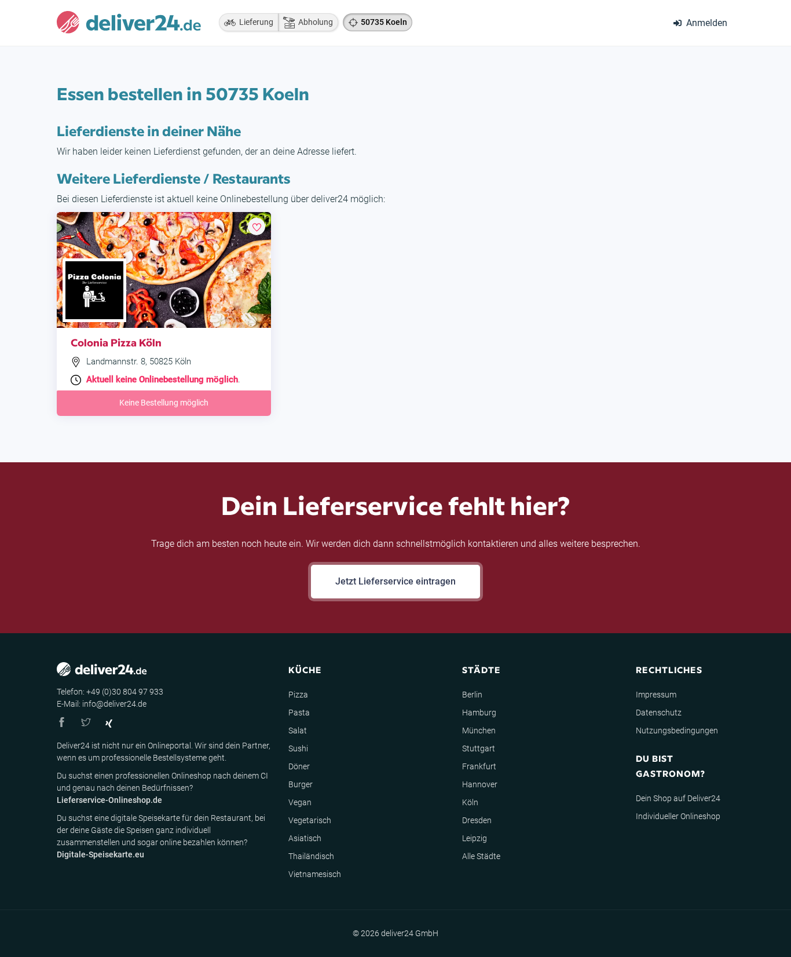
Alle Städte (481, 856)
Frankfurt (479, 766)
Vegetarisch (309, 820)
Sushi (298, 748)
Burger (300, 784)
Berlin (472, 694)
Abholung (314, 22)
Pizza (298, 694)
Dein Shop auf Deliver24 (678, 798)
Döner (299, 766)
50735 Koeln (384, 22)
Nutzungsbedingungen (677, 730)
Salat (297, 730)
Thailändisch (311, 856)
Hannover (479, 784)
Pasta (299, 712)
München (479, 730)
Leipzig (474, 838)
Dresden (477, 820)
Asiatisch (304, 838)
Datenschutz (659, 712)
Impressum (656, 694)
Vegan (300, 802)
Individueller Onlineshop (678, 816)
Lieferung (254, 22)
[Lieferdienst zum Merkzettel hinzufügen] (256, 226)
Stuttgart (478, 748)
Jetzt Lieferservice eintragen (395, 581)
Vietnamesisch (314, 874)
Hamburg (479, 712)
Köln (470, 802)
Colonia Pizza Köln (116, 342)
